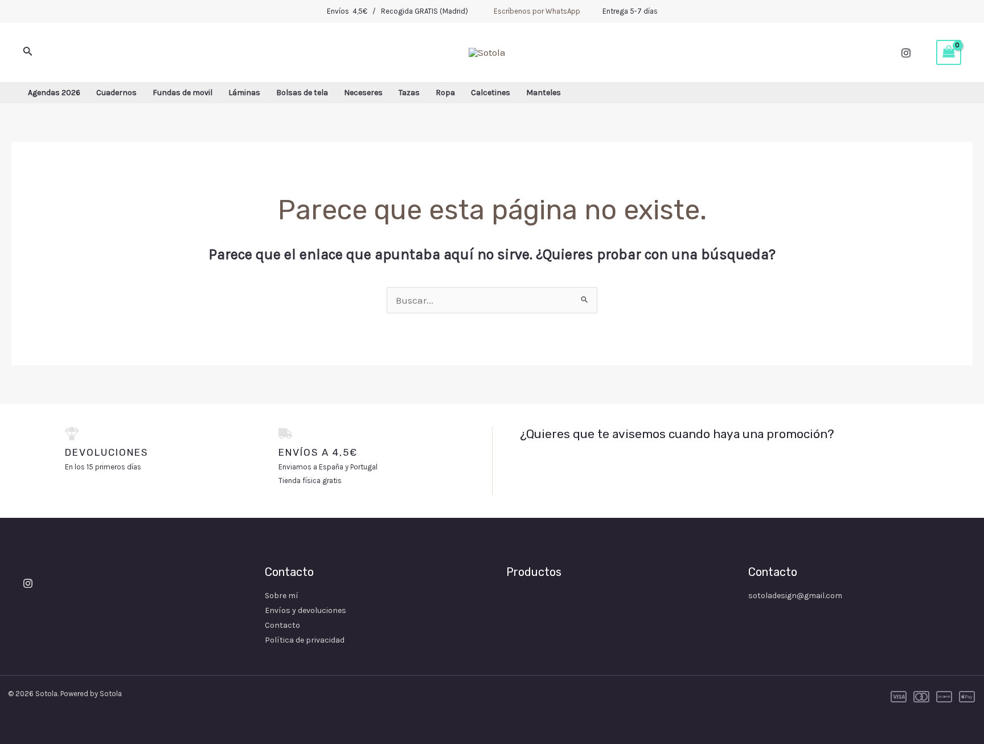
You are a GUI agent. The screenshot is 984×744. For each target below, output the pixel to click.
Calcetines (490, 92)
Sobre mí (281, 595)
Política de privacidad (305, 640)
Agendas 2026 (54, 92)
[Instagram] (906, 53)
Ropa (445, 92)
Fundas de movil (182, 92)
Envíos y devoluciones (305, 610)
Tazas (409, 92)
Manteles (543, 92)
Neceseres (363, 92)
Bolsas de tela (302, 92)
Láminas (244, 92)
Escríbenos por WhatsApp (537, 11)
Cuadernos (116, 92)
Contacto (282, 625)
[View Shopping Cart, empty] (948, 52)
